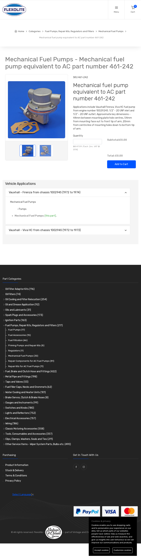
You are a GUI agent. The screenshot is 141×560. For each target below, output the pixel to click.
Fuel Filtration (18, 340)
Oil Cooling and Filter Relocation (26, 299)
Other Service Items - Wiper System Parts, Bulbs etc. (38, 444)
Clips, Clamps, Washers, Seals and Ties (29, 439)
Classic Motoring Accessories (24, 428)
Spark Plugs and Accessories (24, 315)
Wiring (11, 423)
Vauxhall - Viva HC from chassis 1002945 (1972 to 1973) (45, 230)
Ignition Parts (16, 320)
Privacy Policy (13, 480)
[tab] (67, 192)
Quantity (78, 135)
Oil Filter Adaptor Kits (20, 289)
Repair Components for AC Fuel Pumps (31, 361)
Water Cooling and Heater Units (25, 392)
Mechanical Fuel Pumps (23, 355)
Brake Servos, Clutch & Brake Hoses (26, 397)
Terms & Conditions (16, 475)
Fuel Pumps (16, 329)
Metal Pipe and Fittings (21, 376)
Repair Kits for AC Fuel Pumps (26, 366)
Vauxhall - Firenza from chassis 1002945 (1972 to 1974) (44, 192)
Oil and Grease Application (22, 304)
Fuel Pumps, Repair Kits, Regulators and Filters (34, 325)
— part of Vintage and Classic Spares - (83, 532)
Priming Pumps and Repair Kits (26, 345)
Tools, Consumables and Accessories (28, 433)
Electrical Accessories (20, 418)
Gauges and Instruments (21, 402)
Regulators (16, 350)
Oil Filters (13, 294)
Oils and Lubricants (18, 309)
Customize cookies (122, 550)
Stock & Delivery (14, 470)
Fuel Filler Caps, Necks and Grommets (28, 387)
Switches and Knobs (19, 407)
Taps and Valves (16, 381)
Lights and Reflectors (20, 413)
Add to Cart (121, 164)
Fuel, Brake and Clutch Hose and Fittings (31, 371)
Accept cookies (101, 550)
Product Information (16, 465)
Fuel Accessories (19, 335)
